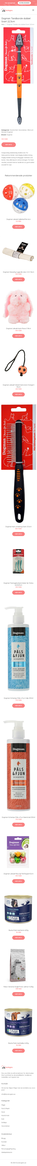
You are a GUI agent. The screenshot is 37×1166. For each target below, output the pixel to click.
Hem (2, 24)
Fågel (3, 1105)
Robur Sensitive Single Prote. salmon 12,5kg (18, 987)
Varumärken (22, 130)
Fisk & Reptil (5, 1108)
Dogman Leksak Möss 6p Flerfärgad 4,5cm (18, 874)
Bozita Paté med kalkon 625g (18, 1043)
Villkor (3, 1145)
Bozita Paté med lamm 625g (18, 930)
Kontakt (4, 1142)
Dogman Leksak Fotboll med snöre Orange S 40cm (18, 386)
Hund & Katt (14, 130)
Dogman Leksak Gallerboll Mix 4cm (19, 219)
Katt (2, 1119)
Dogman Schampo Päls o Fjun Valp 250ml (18, 698)
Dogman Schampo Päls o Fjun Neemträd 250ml (18, 817)
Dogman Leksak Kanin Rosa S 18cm (18, 328)
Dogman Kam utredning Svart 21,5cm (18, 527)
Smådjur (4, 1122)
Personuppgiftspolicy (8, 1149)
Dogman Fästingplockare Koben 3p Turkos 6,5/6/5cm (18, 584)
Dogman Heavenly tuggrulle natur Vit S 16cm (18, 272)
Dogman (10, 132)
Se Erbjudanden (24, 3)
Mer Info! (8, 144)
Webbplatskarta (6, 1152)
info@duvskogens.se (8, 1094)
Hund (3, 1112)
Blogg (3, 1138)
